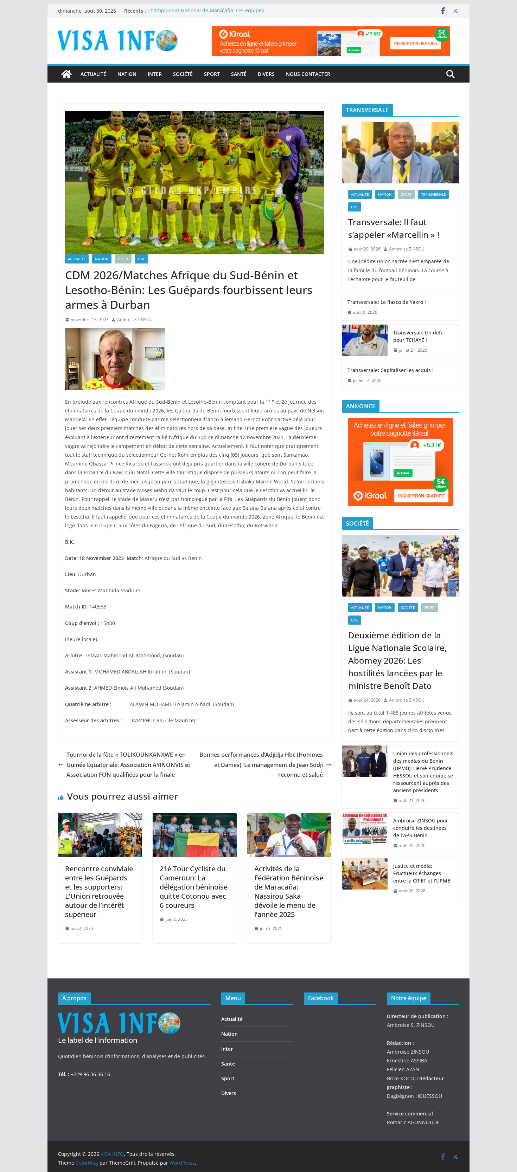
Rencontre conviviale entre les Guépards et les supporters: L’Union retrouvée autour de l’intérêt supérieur (99, 891)
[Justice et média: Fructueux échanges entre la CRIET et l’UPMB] (365, 878)
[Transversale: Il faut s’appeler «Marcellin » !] (400, 152)
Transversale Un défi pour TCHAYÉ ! (417, 336)
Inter (155, 74)
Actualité (93, 74)
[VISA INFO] (66, 74)
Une (141, 258)
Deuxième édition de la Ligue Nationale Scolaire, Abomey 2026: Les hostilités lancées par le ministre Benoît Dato (397, 660)
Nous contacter (308, 74)
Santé (239, 74)
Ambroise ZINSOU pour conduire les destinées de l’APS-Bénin (420, 828)
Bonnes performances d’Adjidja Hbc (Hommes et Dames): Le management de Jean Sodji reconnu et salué (261, 765)
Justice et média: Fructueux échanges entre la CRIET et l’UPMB (422, 873)
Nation (126, 74)
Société (183, 74)
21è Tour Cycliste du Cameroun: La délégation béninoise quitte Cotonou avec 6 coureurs (194, 887)
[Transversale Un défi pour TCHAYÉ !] (365, 341)
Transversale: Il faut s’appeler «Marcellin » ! (393, 228)
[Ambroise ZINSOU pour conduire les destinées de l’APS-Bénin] (365, 833)
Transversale (433, 194)
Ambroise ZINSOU (135, 320)
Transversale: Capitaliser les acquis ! (390, 370)
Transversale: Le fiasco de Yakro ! (386, 302)
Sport (212, 74)
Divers (266, 74)
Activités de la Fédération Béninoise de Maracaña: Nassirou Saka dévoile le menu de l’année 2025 (288, 891)
